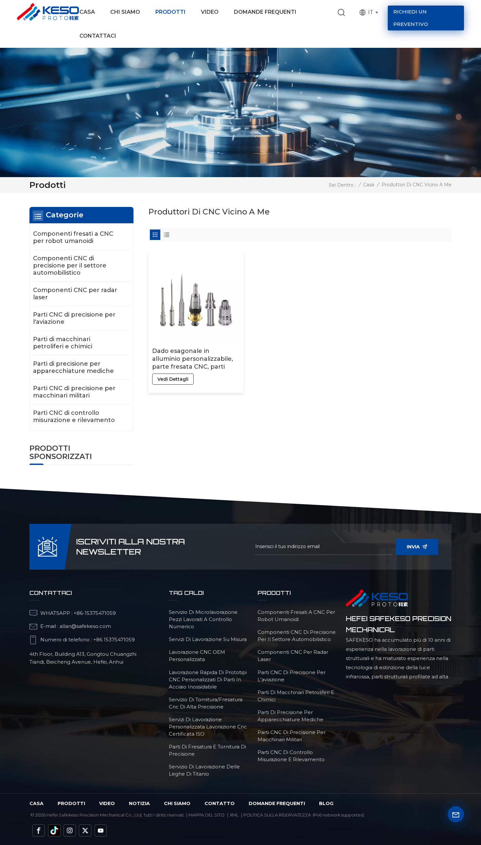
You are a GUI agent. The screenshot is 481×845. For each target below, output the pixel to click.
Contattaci (98, 36)
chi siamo (177, 803)
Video (210, 12)
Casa (87, 12)
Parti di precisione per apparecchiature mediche (73, 367)
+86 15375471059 (114, 639)
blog (326, 803)
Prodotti (170, 12)
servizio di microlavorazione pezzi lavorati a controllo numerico (203, 619)
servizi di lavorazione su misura (208, 639)
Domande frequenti (265, 12)
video (107, 803)
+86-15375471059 (95, 613)
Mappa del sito (206, 814)
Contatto (220, 803)
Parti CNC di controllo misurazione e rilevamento (74, 416)
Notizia (139, 803)
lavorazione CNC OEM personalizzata (197, 655)
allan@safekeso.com (85, 626)
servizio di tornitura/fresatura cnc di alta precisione (205, 703)
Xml (234, 814)
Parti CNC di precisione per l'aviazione (74, 318)
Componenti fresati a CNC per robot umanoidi (73, 237)
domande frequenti (277, 803)
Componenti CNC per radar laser (75, 293)
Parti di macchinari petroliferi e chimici (62, 343)
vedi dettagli (172, 379)
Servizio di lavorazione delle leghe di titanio (204, 770)
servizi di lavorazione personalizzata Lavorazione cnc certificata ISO (208, 726)
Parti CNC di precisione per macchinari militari (74, 392)
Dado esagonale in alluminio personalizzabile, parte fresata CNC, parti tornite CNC (192, 359)
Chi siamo (125, 12)
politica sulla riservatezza (277, 814)
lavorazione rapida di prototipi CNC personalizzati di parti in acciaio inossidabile (208, 679)
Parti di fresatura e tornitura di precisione (207, 750)
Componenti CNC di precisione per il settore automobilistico (69, 265)
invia (413, 547)
